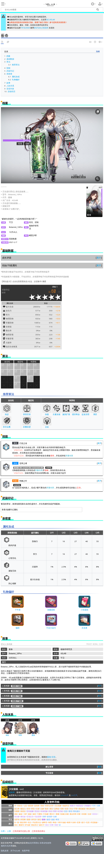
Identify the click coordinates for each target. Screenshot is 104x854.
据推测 (12, 792)
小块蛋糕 (84, 609)
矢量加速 (56, 414)
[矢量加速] (56, 408)
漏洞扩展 (66, 414)
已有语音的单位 (38, 831)
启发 (47, 427)
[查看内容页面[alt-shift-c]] (2, 42)
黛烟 (33, 735)
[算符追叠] (6, 420)
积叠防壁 (27, 427)
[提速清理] (85, 408)
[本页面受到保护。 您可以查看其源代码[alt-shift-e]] (90, 42)
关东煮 (84, 628)
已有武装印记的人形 (21, 831)
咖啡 (18, 628)
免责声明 (26, 850)
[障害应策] (26, 408)
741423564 (25, 28)
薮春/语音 (51, 757)
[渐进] (6, 408)
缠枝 (7, 735)
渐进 (7, 414)
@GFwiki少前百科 (41, 28)
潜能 (54, 287)
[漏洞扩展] (66, 408)
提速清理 (85, 414)
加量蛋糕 (51, 609)
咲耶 (20, 735)
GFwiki (64, 795)
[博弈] (95, 408)
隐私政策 (4, 850)
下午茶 (18, 609)
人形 (9, 831)
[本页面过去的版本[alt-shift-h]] (95, 42)
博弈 (95, 414)
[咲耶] (20, 728)
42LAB (50, 5)
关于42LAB (15, 850)
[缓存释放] (75, 408)
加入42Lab (50, 19)
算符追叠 (7, 427)
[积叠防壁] (26, 420)
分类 (3, 831)
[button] (99, 257)
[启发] (46, 420)
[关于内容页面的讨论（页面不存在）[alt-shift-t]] (8, 42)
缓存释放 (76, 414)
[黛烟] (33, 728)
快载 (47, 414)
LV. (6, 291)
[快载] (46, 408)
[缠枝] (7, 728)
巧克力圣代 (51, 628)
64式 (73, 795)
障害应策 (27, 414)
